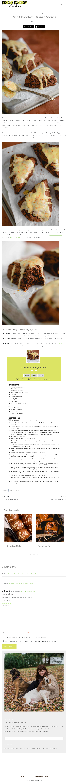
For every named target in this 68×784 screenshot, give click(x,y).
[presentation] (18, 528)
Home (22, 776)
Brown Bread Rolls (14, 546)
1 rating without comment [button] (27, 591)
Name (5, 632)
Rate (41, 375)
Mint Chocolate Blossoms (58, 498)
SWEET (45, 13)
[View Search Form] (65, 4)
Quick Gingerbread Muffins (10, 498)
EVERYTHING (25, 13)
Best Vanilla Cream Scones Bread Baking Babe (20, 583)
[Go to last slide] (6, 534)
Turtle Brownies (44, 546)
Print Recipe (41, 26)
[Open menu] (61, 4)
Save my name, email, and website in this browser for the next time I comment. (25, 637)
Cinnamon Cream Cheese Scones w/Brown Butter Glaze (23, 574)
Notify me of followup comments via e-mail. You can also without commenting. (30, 641)
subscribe (41, 641)
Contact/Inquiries (41, 776)
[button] (31, 370)
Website (49, 632)
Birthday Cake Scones (15, 237)
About (29, 776)
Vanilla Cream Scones (56, 234)
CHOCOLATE (33, 13)
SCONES (39, 13)
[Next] (61, 534)
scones (17, 490)
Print (27, 375)
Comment (5, 605)
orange (12, 490)
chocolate (5, 490)
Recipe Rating (6, 600)
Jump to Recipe (29, 26)
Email (27, 632)
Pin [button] (35, 375)
